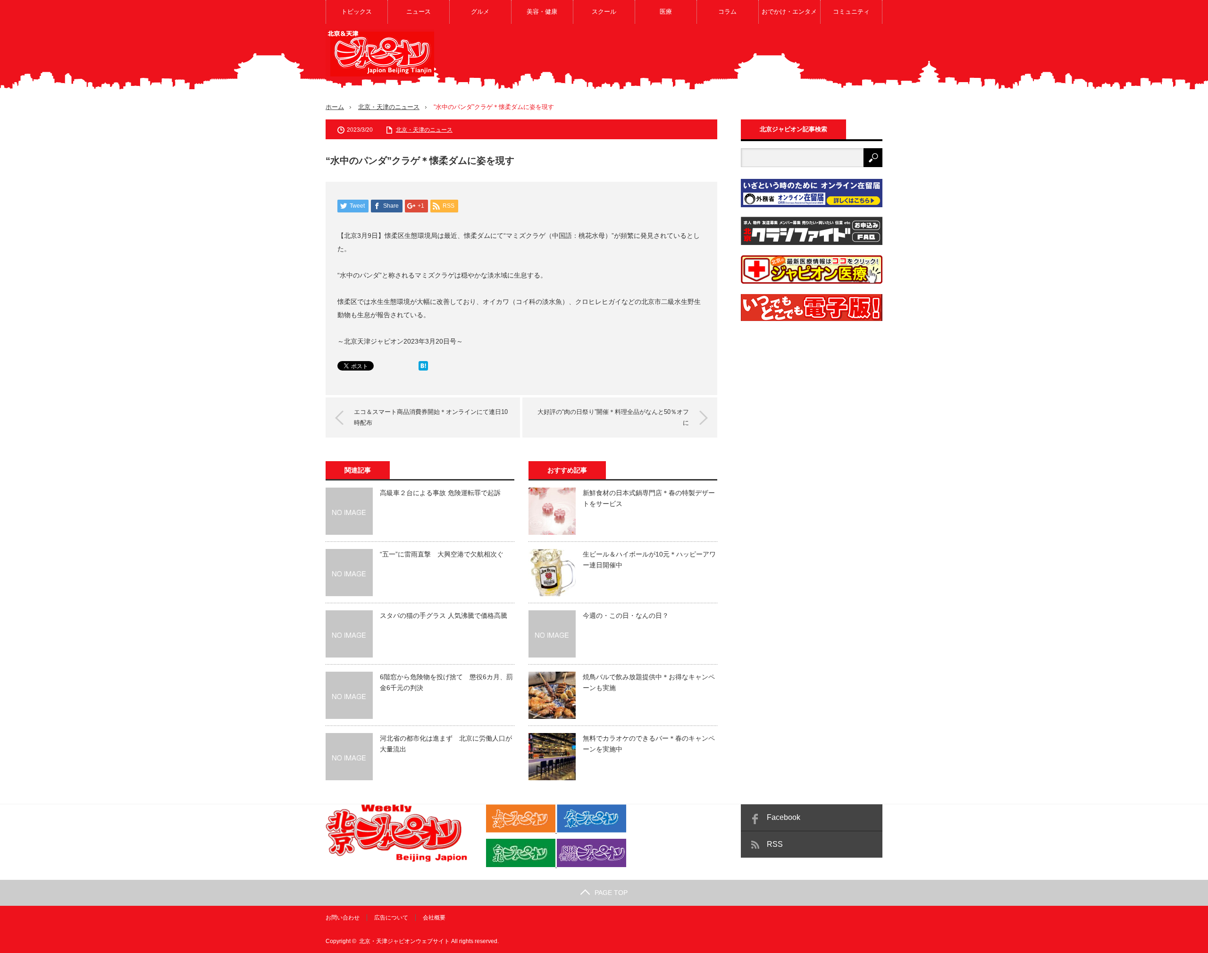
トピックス (356, 11)
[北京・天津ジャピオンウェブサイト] (380, 52)
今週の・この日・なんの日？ (626, 615)
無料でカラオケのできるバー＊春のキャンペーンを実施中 (649, 743)
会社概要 (434, 917)
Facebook (783, 817)
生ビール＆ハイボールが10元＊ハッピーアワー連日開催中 (649, 559)
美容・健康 (542, 11)
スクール (604, 11)
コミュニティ (851, 11)
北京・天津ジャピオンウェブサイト (404, 941)
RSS (775, 844)
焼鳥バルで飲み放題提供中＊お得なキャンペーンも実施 (649, 682)
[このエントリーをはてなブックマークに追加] (423, 368)
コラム (727, 11)
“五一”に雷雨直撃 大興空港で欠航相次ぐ (441, 554)
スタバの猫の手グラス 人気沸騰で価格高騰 (443, 615)
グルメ (480, 11)
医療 (666, 11)
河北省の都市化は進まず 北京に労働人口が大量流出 (446, 743)
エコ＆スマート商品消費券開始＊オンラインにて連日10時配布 (431, 417)
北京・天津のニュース (388, 106)
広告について (391, 917)
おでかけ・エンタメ (789, 11)
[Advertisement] (710, 58)
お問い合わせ (343, 917)
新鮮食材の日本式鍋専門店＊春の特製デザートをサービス (649, 498)
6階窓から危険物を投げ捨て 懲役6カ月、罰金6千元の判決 (446, 682)
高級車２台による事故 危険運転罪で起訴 (440, 493)
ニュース (418, 11)
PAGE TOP (611, 892)
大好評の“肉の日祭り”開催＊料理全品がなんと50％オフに (613, 417)
